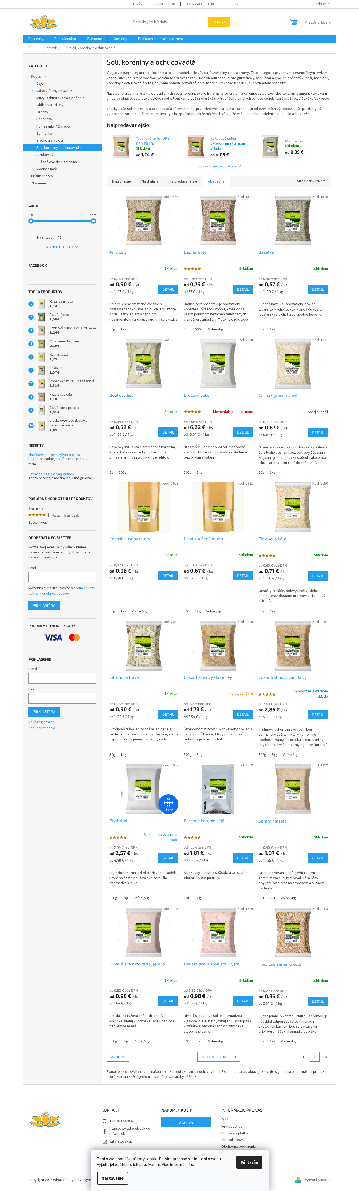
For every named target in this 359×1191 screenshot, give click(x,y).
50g (112, 329)
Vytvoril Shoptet (318, 1179)
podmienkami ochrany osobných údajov (61, 591)
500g (199, 329)
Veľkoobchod (164, 4)
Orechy (42, 112)
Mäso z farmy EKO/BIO (54, 91)
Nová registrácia (41, 722)
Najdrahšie (150, 181)
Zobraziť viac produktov (216, 166)
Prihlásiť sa (44, 605)
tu (191, 1165)
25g (187, 329)
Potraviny (38, 76)
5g (111, 472)
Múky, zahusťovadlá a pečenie (60, 98)
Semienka (44, 133)
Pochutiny (44, 119)
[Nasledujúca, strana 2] (315, 1057)
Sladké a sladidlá (49, 140)
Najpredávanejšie (183, 181)
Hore (120, 1056)
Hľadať (219, 22)
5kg (200, 472)
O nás (137, 4)
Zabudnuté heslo (41, 728)
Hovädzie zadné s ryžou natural (54, 454)
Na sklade (49, 237)
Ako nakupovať (233, 1140)
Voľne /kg (215, 329)
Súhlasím (249, 1162)
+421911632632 (121, 1121)
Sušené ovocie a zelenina (56, 162)
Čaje (39, 83)
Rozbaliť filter (59, 247)
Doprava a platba (200, 4)
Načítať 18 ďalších (219, 1056)
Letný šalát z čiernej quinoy (51, 474)
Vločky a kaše (47, 169)
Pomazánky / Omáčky (53, 126)
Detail (168, 289)
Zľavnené (38, 183)
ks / (186, 1122)
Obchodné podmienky (239, 1146)
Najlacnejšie (121, 181)
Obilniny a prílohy (50, 105)
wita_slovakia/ (120, 1141)
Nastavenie (113, 1178)
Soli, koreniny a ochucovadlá (59, 147)
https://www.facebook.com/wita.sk (129, 1131)
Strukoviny (44, 155)
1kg (123, 329)
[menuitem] (36, 39)
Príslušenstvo (42, 176)
